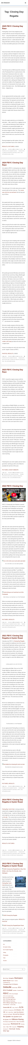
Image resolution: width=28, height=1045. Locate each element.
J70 (23, 1010)
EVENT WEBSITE (13, 469)
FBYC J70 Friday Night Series (9, 999)
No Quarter (7, 1016)
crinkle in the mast (6, 341)
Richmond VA (15, 1024)
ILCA (21, 1007)
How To (17, 1007)
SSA (10, 1026)
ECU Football (7, 990)
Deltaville (14, 152)
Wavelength (20, 855)
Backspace (18, 978)
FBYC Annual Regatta (13, 993)
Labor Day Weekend (18, 1012)
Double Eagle (14, 987)
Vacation (5, 960)
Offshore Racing (6, 154)
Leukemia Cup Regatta (7, 1014)
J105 (24, 625)
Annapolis (11, 978)
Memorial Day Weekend (18, 1014)
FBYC (19, 152)
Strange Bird (14, 1026)
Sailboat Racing (13, 150)
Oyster (7, 855)
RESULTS (5, 146)
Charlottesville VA (6, 982)
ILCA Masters (17, 1010)
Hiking (13, 1007)
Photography (5, 955)
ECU (19, 987)
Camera (16, 980)
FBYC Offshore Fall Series (9, 1001)
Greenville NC (7, 1007)
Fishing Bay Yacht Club (8, 809)
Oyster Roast (13, 855)
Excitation (15, 990)
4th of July (5, 978)
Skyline (4, 1026)
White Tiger (6, 1031)
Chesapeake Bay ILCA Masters (10, 984)
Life (8, 150)
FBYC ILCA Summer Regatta (8, 997)
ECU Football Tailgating (8, 949)
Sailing (4, 952)
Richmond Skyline (6, 1024)
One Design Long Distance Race (9, 1021)
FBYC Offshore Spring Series (10, 1002)
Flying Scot (19, 1002)
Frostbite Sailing (12, 1004)
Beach (12, 980)
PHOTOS (4, 353)
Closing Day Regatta (7, 152)
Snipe (7, 1026)
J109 (7, 1012)
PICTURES (11, 146)
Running (22, 1024)
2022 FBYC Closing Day (12, 486)
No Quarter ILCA (16, 1016)
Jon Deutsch (5, 3)
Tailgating (20, 1026)
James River (10, 1012)
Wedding (18, 1029)
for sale (5, 817)
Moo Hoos (4, 627)
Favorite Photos (20, 990)
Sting (12, 154)
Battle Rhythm (5, 359)
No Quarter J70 (7, 1019)
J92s (22, 152)
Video (18, 624)
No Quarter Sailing (7, 947)
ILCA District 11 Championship (8, 1010)
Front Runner (6, 1004)
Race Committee (20, 1021)
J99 (5, 361)
